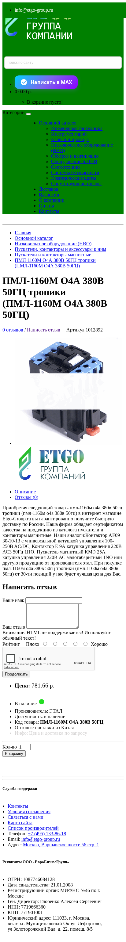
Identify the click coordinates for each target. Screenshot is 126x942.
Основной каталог (58, 122)
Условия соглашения (29, 811)
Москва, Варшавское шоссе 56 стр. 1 (61, 844)
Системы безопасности (75, 172)
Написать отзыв (43, 329)
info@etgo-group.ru (34, 10)
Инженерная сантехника (76, 128)
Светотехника (65, 167)
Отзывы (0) (26, 497)
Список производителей (33, 828)
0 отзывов (12, 329)
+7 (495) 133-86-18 (47, 833)
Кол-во (9, 746)
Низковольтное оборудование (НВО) (53, 243)
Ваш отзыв (13, 627)
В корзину (14, 753)
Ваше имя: (13, 600)
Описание (25, 491)
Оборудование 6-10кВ (74, 161)
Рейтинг (11, 644)
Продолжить (16, 674)
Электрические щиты (73, 178)
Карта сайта (20, 822)
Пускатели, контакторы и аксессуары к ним (60, 249)
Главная (23, 232)
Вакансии (49, 194)
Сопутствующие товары (76, 183)
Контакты (49, 211)
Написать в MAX (51, 82)
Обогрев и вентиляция (74, 156)
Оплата (46, 205)
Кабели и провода (70, 139)
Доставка (48, 189)
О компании (52, 200)
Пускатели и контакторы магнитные (53, 254)
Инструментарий (69, 133)
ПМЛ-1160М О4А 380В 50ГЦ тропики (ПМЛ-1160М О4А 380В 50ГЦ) (55, 263)
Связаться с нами (25, 817)
